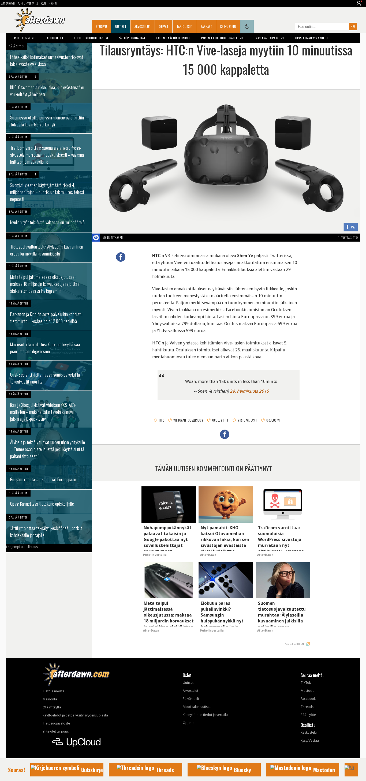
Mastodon (308, 691)
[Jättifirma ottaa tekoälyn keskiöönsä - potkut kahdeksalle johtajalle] (49, 529)
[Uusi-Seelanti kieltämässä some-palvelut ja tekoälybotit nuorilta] (49, 375)
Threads (307, 707)
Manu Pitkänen (113, 237)
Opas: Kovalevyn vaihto (311, 38)
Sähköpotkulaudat (132, 38)
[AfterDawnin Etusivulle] (39, 20)
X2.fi (43, 3)
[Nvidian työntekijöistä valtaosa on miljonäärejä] (49, 220)
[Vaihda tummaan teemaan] (247, 26)
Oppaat (163, 26)
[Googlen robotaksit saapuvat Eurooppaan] (49, 477)
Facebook (308, 699)
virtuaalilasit (247, 420)
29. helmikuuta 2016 (249, 391)
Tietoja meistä (53, 691)
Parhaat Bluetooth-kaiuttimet (223, 38)
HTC (161, 420)
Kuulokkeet (55, 38)
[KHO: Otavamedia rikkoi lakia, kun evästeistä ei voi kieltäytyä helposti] (49, 88)
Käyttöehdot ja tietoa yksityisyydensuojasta (75, 715)
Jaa (353, 227)
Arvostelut (143, 26)
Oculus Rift (220, 420)
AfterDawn (8, 3)
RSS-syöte (308, 715)
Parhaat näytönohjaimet (173, 38)
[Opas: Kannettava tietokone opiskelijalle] (49, 502)
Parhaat (206, 26)
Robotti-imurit (25, 38)
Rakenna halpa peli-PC (270, 38)
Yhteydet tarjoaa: (56, 731)
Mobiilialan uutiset (197, 707)
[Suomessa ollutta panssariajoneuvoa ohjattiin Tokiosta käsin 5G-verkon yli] (49, 118)
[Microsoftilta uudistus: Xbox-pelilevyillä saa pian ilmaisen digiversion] (49, 345)
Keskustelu (228, 26)
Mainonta (50, 699)
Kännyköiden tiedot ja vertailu (205, 715)
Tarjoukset (185, 26)
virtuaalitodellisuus (188, 420)
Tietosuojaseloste (56, 723)
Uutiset (120, 26)
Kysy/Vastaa (310, 740)
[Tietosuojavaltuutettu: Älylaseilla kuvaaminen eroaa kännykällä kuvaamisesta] (49, 247)
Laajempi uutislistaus (22, 547)
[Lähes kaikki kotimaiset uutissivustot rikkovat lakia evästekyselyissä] (49, 58)
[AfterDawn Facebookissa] (290, 27)
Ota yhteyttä (52, 707)
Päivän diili (191, 699)
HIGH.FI (53, 3)
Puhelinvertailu (28, 3)
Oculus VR (273, 420)
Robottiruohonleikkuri (91, 38)
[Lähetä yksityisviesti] (129, 238)
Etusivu (101, 26)
